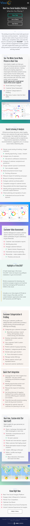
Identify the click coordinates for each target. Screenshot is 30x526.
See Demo (15, 24)
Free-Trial (15, 15)
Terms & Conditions (15, 520)
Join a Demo (15, 19)
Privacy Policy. (24, 519)
